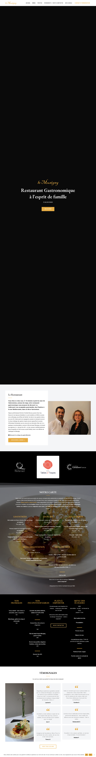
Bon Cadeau (68, 3)
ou (29, 502)
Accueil (28, 3)
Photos (40, 3)
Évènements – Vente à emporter (53, 3)
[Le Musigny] (10, 3)
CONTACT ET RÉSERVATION (82, 3)
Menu (33, 3)
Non (90, 754)
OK (86, 754)
